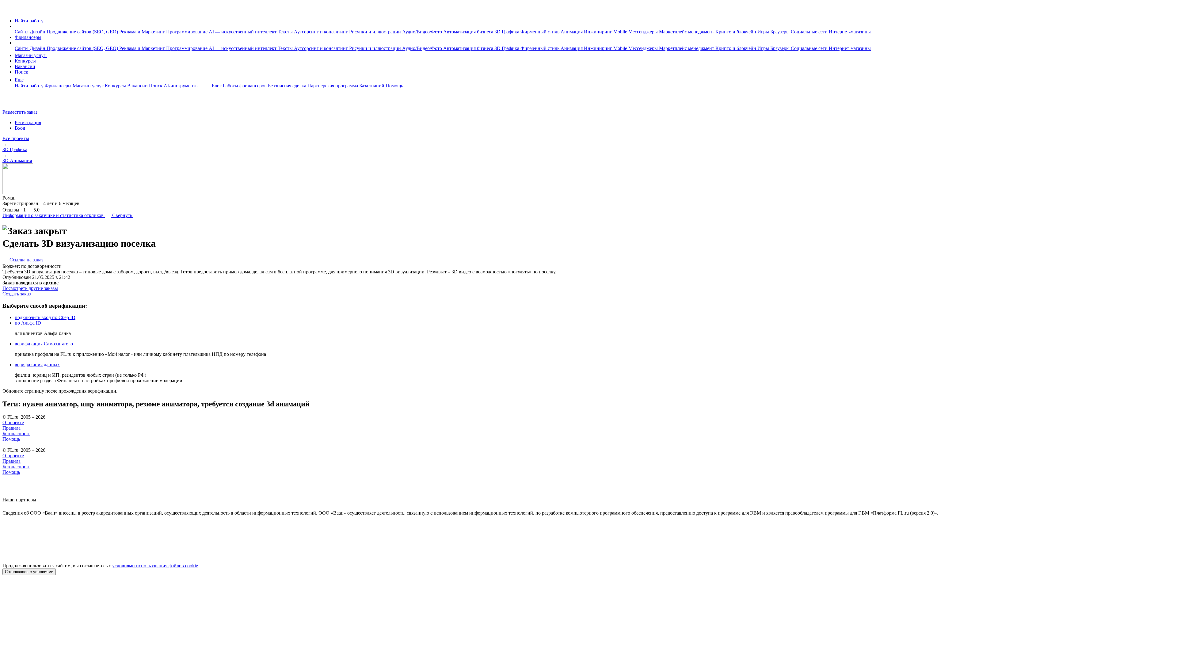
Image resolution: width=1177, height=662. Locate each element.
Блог (217, 85)
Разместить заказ (19, 112)
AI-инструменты (182, 85)
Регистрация (28, 122)
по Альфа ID (28, 322)
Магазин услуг (31, 55)
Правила (11, 428)
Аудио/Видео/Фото (422, 31)
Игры (763, 31)
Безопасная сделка (287, 85)
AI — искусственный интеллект (243, 31)
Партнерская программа (332, 85)
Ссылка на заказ (26, 259)
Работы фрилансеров (245, 85)
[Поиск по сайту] (20, 101)
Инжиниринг (598, 31)
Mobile (620, 31)
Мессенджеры (643, 31)
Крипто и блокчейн (736, 31)
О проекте (13, 422)
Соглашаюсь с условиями (29, 571)
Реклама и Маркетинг (142, 31)
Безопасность (16, 433)
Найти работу (29, 20)
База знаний (371, 85)
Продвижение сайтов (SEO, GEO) (83, 31)
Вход (20, 128)
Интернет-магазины (850, 31)
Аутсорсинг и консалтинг (321, 31)
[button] (16, 26)
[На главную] (8, 10)
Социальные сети (810, 31)
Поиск (21, 71)
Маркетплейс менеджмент (687, 31)
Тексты (286, 31)
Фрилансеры (28, 37)
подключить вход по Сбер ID (45, 317)
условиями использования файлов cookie (155, 565)
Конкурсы (25, 60)
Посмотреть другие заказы (30, 288)
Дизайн (38, 31)
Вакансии (25, 66)
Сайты (22, 31)
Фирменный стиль (540, 31)
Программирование (187, 31)
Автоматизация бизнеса (468, 31)
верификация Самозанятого (44, 343)
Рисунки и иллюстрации (375, 31)
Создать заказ (16, 293)
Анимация (572, 31)
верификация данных (37, 364)
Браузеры (780, 31)
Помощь (394, 85)
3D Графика (507, 31)
